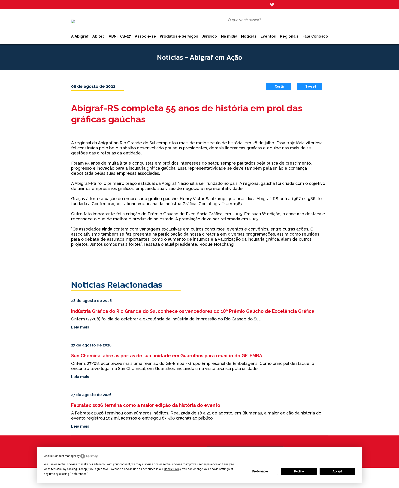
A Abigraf (80, 36)
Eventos (268, 36)
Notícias (249, 36)
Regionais (289, 36)
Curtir (279, 86)
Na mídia (229, 36)
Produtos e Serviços (179, 36)
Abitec (98, 36)
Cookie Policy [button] (172, 469)
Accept (337, 471)
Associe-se (145, 36)
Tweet (310, 86)
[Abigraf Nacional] (73, 21)
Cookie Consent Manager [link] (60, 456)
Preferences (260, 471)
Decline (299, 471)
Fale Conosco (315, 36)
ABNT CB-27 (120, 36)
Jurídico (209, 36)
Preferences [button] (79, 474)
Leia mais (80, 327)
